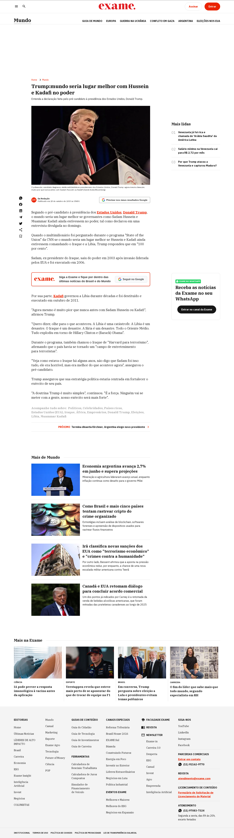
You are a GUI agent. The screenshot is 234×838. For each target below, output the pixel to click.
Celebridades (93, 408)
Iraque (69, 412)
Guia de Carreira (81, 746)
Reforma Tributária (118, 727)
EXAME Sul (112, 740)
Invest (17, 792)
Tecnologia (52, 751)
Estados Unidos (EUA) (47, 412)
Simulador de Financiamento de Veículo (80, 788)
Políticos (74, 408)
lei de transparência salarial (120, 833)
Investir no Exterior (118, 765)
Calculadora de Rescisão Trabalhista (84, 766)
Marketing (51, 732)
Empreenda (153, 785)
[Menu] (16, 6)
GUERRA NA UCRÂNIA (133, 21)
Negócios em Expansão (120, 812)
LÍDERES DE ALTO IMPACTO (24, 741)
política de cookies (61, 833)
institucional (22, 833)
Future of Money (55, 757)
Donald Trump (119, 412)
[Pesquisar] (24, 6)
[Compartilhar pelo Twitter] (21, 223)
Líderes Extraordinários (120, 771)
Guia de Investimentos (85, 740)
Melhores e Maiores (117, 799)
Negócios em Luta (117, 778)
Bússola (110, 746)
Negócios (19, 798)
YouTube (183, 726)
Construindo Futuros (118, 752)
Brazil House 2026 (117, 733)
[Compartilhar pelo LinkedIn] (21, 211)
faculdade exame (158, 719)
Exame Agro (52, 745)
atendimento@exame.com (194, 778)
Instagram (184, 738)
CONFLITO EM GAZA (162, 21)
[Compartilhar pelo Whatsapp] (21, 198)
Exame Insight (22, 775)
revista (151, 727)
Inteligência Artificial (21, 783)
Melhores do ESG (116, 806)
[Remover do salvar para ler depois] (21, 236)
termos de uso (40, 833)
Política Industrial (117, 784)
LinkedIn (183, 732)
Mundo (22, 20)
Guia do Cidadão (81, 727)
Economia (20, 763)
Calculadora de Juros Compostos (84, 776)
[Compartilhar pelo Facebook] (21, 204)
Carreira (19, 756)
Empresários (96, 412)
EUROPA (111, 21)
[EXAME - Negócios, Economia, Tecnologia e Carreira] (117, 6)
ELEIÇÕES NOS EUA (208, 21)
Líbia (35, 416)
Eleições (137, 412)
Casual (49, 726)
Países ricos (113, 408)
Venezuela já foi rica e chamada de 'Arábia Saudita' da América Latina (197, 136)
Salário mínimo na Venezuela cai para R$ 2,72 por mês (197, 150)
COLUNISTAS (21, 804)
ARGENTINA (185, 21)
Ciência (49, 764)
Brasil (17, 750)
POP (47, 770)
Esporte (50, 738)
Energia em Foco (116, 759)
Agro (149, 779)
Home (34, 79)
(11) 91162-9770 (193, 764)
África (81, 412)
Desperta (151, 754)
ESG (16, 769)
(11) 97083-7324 (193, 810)
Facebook (184, 745)
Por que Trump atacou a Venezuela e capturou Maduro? (197, 163)
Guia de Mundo (92, 21)
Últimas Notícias (24, 733)
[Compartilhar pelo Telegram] (21, 217)
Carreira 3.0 (153, 747)
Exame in (152, 741)
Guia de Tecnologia (83, 733)
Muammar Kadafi (53, 416)
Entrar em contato (189, 759)
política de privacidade (88, 833)
